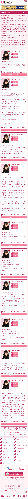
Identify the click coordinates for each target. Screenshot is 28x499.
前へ (5, 428)
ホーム (4, 439)
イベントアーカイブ (7, 460)
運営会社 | (19, 488)
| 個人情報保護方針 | (10, 486)
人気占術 (5, 454)
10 (19, 428)
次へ (23, 428)
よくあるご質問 (6, 457)
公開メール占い (6, 451)
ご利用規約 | (19, 486)
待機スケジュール (6, 445)
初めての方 (5, 442)
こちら (25, 477)
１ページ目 (20, 35)
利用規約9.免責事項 (14, 44)
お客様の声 (5, 448)
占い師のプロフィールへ (14, 74)
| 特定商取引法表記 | (11, 488)
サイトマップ (5, 463)
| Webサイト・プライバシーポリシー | (14, 490)
